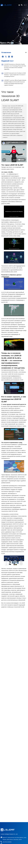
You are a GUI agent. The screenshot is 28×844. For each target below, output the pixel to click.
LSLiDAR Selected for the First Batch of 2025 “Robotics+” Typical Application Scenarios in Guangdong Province (15, 75)
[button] (22, 5)
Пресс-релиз (7, 43)
